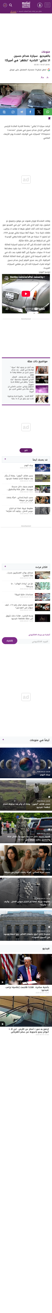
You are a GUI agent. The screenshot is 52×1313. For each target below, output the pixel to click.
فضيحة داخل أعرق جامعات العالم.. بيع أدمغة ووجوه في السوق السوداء (27, 936)
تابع (26, 450)
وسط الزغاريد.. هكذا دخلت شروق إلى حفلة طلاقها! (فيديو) (19, 617)
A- (48, 78)
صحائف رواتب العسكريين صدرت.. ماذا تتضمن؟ (19, 574)
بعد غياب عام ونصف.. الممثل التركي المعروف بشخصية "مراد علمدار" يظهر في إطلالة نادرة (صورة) (22, 381)
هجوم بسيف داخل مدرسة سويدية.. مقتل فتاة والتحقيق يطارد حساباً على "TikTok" (20, 488)
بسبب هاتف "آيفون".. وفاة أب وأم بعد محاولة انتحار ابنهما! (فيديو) (19, 477)
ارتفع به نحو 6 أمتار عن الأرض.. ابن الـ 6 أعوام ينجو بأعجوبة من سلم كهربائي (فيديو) (29, 1032)
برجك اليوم (28, 465)
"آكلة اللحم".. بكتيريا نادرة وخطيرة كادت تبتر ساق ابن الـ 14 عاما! (21, 397)
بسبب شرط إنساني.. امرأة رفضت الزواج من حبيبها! (19, 499)
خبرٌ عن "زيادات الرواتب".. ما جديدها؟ (22, 585)
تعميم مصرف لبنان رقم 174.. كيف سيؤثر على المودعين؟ (19, 606)
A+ (42, 77)
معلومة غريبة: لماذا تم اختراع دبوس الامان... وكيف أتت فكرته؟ (19, 510)
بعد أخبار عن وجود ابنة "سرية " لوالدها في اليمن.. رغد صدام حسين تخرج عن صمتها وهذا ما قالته (22, 371)
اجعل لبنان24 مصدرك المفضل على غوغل (28, 69)
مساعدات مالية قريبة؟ (24, 594)
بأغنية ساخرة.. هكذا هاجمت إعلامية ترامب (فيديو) (27, 989)
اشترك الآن (13, 11)
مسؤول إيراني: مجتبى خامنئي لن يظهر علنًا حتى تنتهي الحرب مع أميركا (21, 389)
